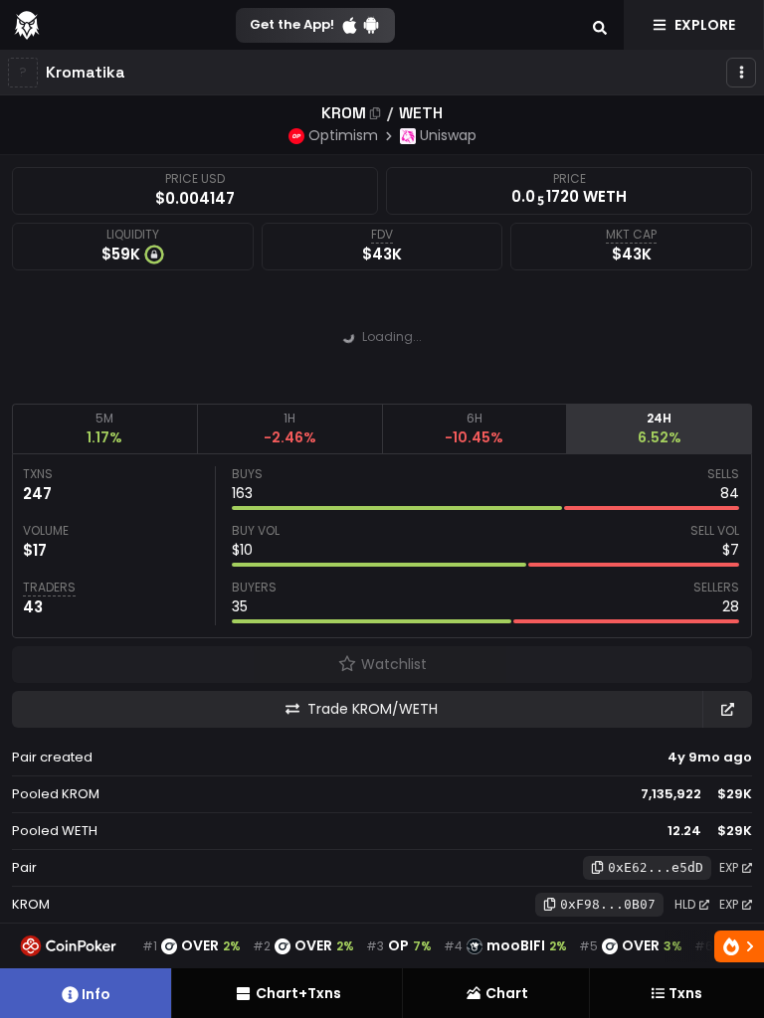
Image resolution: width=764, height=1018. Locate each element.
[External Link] (727, 709)
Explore (704, 25)
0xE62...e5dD (655, 867)
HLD (684, 904)
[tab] (104, 428)
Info (96, 994)
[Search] (600, 25)
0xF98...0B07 (608, 904)
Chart (506, 993)
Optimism (343, 135)
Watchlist (394, 664)
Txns (685, 993)
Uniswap (448, 135)
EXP (728, 867)
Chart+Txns (298, 993)
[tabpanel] (382, 545)
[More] (741, 72)
